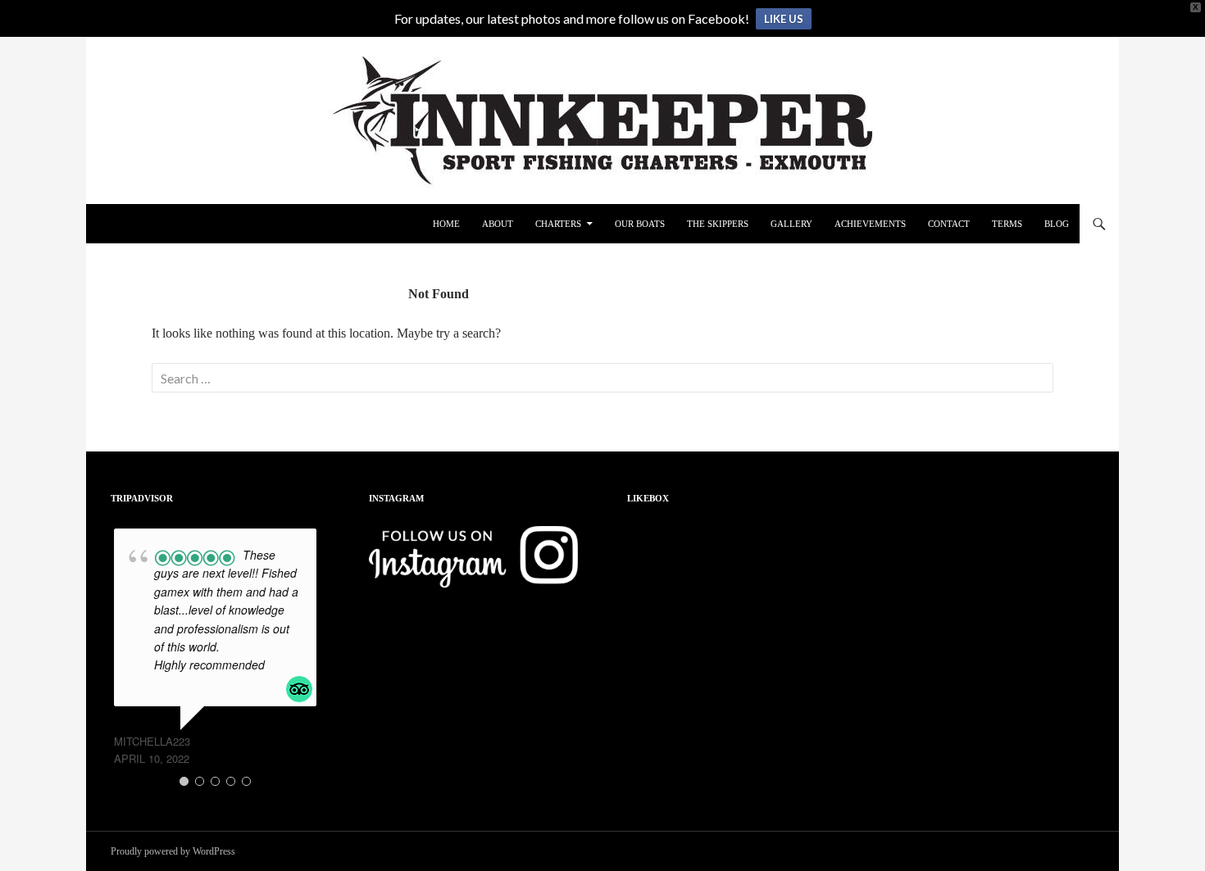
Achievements (870, 224)
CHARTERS (558, 224)
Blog (1056, 224)
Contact (949, 224)
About (497, 224)
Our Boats (640, 224)
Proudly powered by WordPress (173, 851)
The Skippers (717, 224)
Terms (1007, 224)
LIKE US (783, 18)
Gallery (791, 224)
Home (446, 224)
